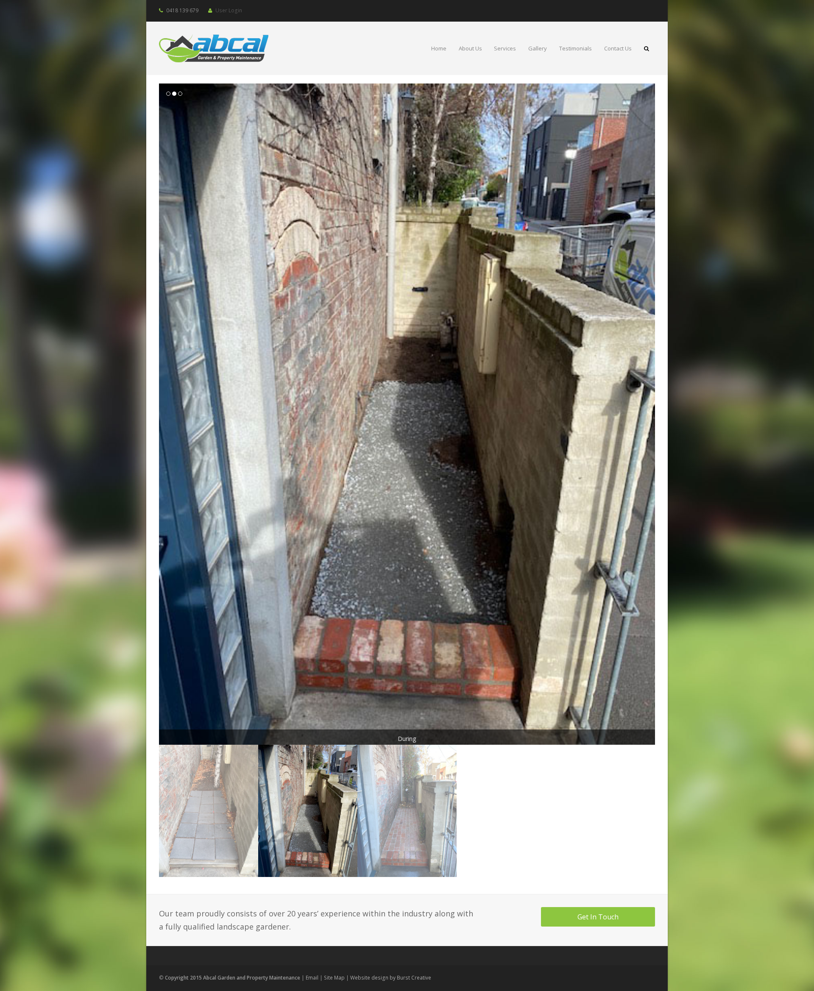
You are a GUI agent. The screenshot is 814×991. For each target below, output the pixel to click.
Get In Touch (598, 916)
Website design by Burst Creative (390, 977)
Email (312, 977)
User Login (228, 10)
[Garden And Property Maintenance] (213, 47)
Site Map (334, 977)
